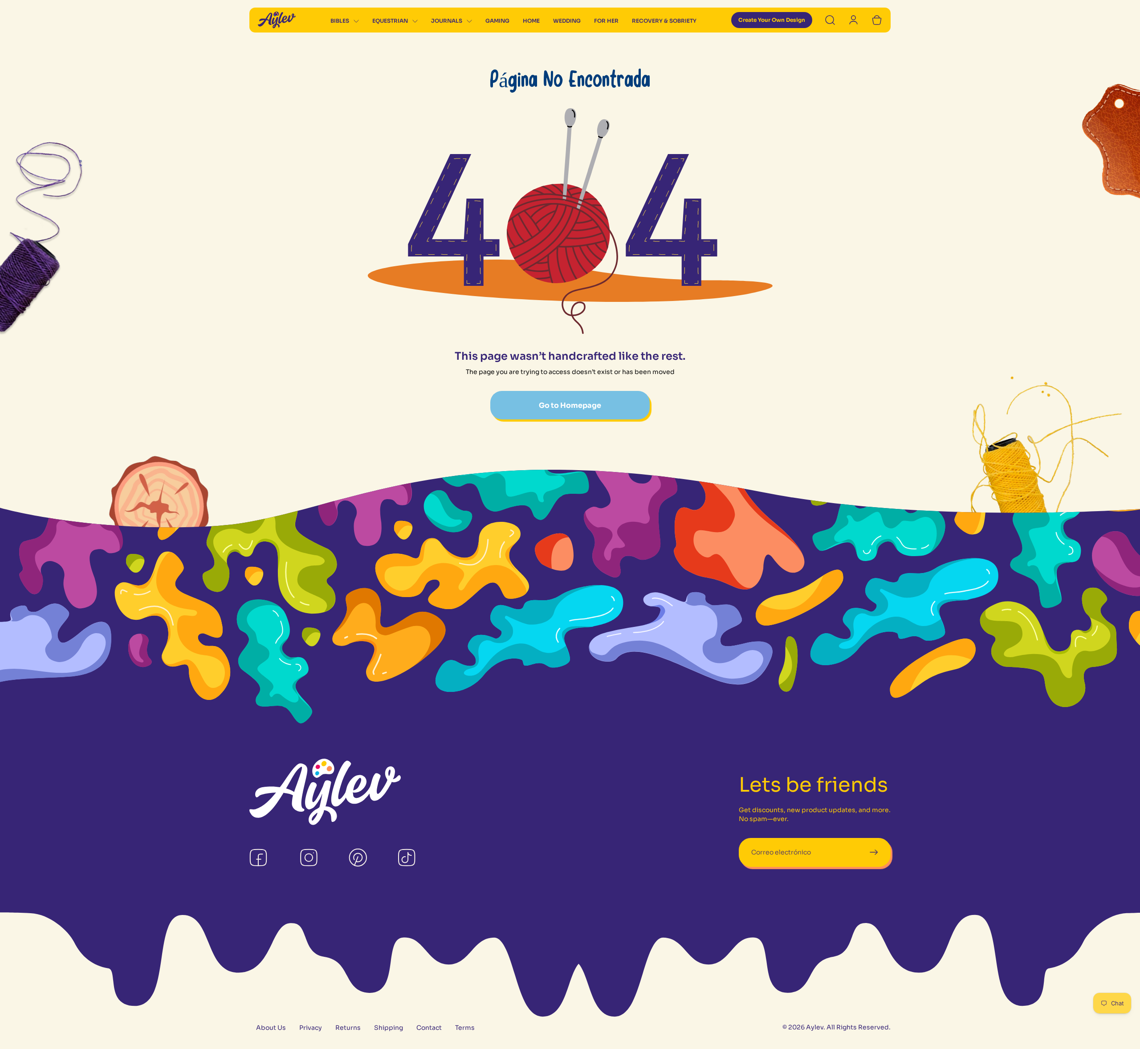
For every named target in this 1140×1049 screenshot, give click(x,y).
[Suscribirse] (873, 852)
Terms (465, 1028)
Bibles (339, 20)
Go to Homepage (570, 405)
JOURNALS (446, 20)
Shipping (388, 1028)
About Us (271, 1028)
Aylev (814, 1027)
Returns (348, 1028)
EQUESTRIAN (390, 20)
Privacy (310, 1028)
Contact (429, 1028)
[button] (344, 21)
